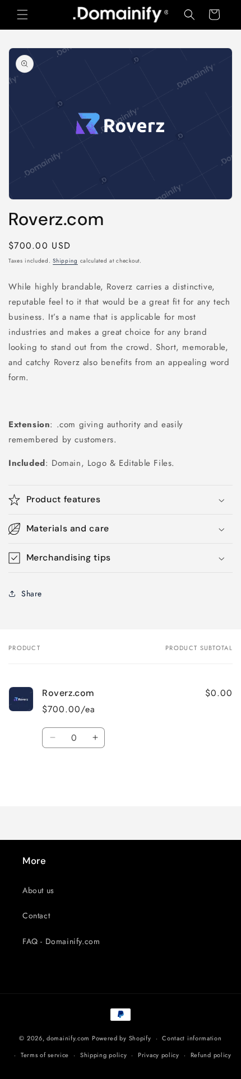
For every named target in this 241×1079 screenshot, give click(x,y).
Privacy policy (158, 1054)
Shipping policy (103, 1054)
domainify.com (68, 1038)
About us (38, 890)
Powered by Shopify (121, 1038)
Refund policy (211, 1054)
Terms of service (45, 1054)
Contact (36, 915)
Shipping (65, 260)
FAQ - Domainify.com (61, 941)
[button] (22, 14)
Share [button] (31, 593)
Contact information (191, 1038)
